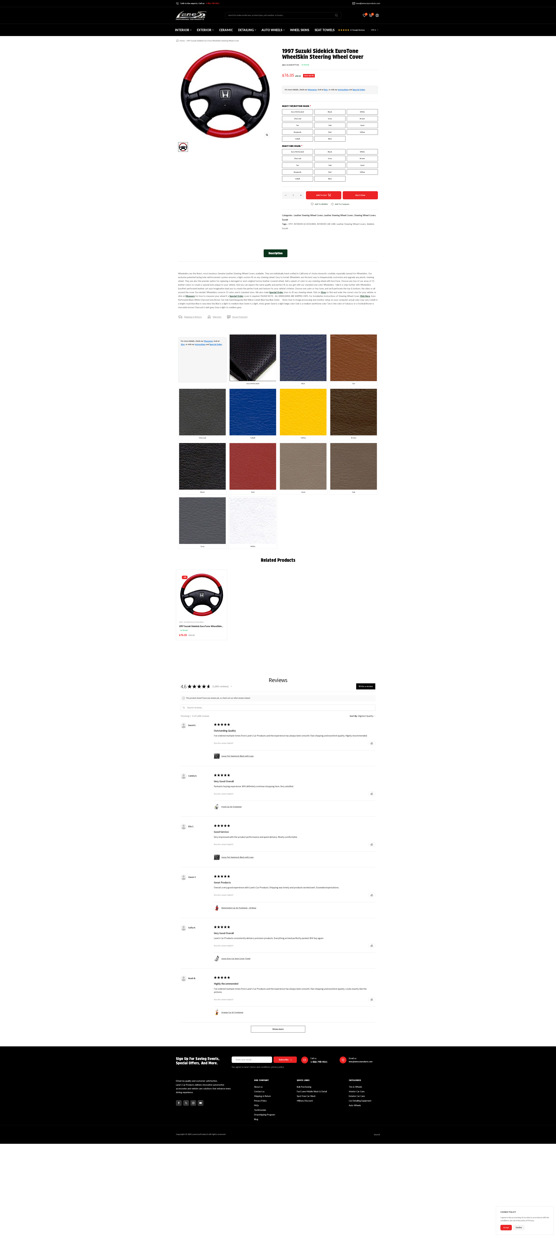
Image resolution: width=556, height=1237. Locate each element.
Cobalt (297, 139)
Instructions (343, 89)
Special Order (359, 89)
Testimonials (260, 1110)
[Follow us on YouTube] (200, 1103)
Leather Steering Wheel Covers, (309, 215)
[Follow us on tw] (186, 1103)
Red (329, 132)
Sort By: (354, 716)
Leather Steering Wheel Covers (351, 224)
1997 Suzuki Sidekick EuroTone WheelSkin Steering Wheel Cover (200, 626)
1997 (290, 224)
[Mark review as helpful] (371, 743)
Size (326, 89)
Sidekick (370, 224)
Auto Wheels (355, 1105)
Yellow (362, 132)
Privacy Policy (260, 1100)
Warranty (217, 317)
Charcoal (297, 119)
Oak (330, 125)
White (362, 112)
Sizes (323, 292)
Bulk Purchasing (304, 1086)
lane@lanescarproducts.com (368, 3)
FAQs (256, 1105)
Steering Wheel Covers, (365, 215)
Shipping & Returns (193, 317)
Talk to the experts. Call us (199, 3)
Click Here (365, 296)
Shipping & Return (262, 1096)
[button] (231, 686)
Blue (330, 139)
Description (275, 253)
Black (330, 112)
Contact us (259, 1091)
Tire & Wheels (355, 1086)
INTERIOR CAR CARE (326, 224)
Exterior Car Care (357, 1096)
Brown (362, 119)
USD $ (373, 30)
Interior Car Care (356, 1091)
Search (377, 1134)
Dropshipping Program (264, 1114)
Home (182, 41)
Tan (297, 125)
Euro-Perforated (297, 112)
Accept (506, 1227)
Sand (362, 125)
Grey (330, 119)
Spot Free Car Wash (306, 1096)
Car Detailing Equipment (360, 1100)
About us (258, 1086)
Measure (190, 296)
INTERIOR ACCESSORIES (305, 224)
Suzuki (285, 219)
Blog (256, 1119)
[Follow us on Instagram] (193, 1103)
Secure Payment (240, 317)
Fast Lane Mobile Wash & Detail (312, 1091)
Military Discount (305, 1100)
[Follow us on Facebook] (179, 1103)
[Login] (377, 15)
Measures (312, 89)
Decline (519, 1227)
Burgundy (297, 132)
